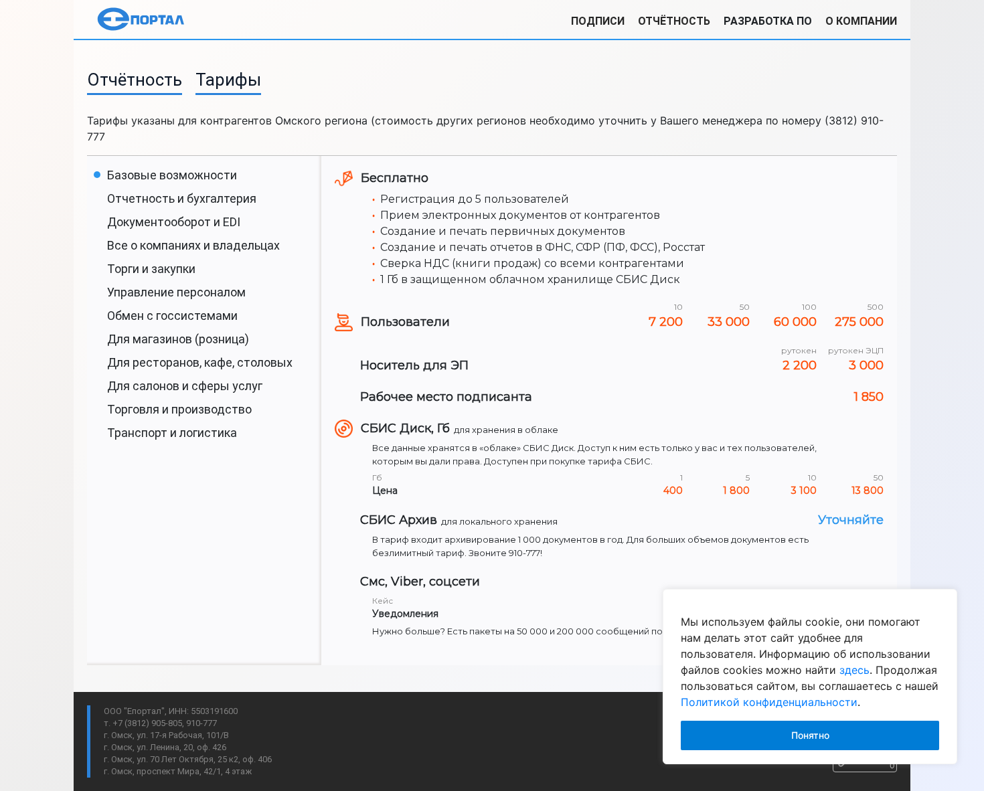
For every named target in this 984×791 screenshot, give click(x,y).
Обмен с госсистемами (172, 316)
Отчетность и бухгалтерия (181, 198)
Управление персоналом (176, 292)
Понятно (810, 735)
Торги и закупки (151, 269)
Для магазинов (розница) (178, 339)
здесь (854, 670)
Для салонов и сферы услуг (184, 386)
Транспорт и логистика (172, 433)
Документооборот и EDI (173, 222)
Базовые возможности (172, 175)
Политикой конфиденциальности (769, 702)
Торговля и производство (179, 409)
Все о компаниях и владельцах (193, 245)
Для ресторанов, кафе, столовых (200, 362)
